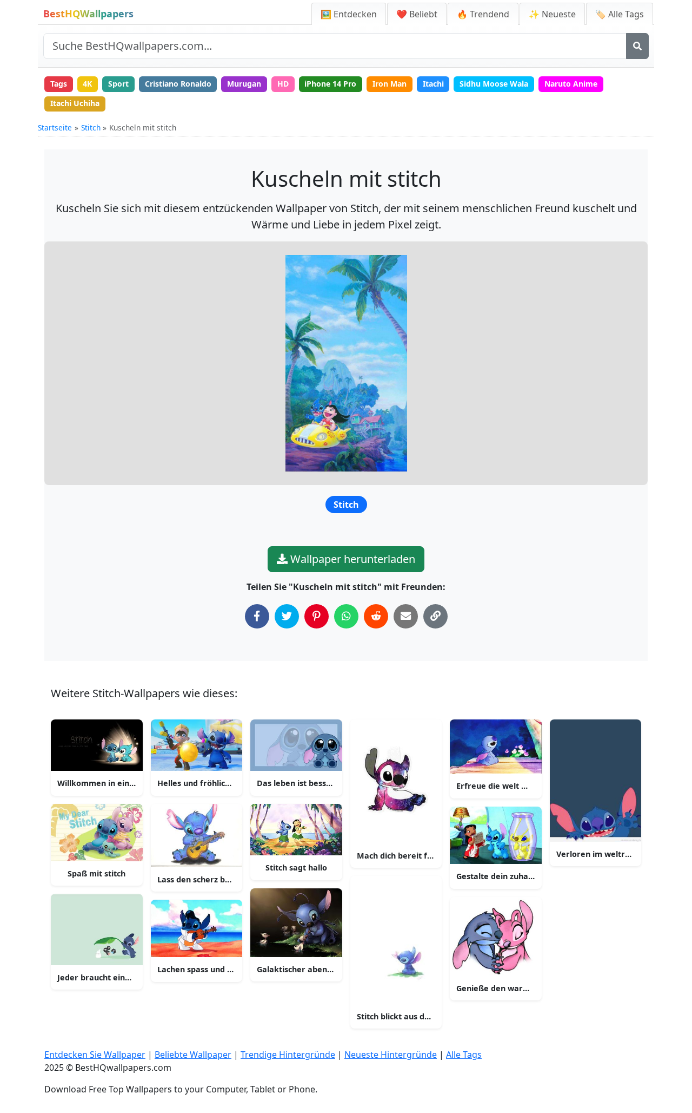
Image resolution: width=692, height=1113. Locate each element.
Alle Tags (464, 1054)
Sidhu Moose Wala (494, 83)
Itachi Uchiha (74, 103)
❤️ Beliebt (416, 14)
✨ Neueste (552, 14)
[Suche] (637, 46)
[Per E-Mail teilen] (406, 616)
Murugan (244, 83)
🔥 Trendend (483, 14)
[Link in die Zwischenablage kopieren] (435, 616)
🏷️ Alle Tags (619, 14)
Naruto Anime (570, 83)
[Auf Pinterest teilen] (316, 616)
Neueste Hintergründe (390, 1054)
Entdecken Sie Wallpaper (94, 1054)
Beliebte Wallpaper (193, 1054)
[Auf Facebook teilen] (257, 616)
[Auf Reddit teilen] (376, 616)
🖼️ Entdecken (349, 14)
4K (87, 83)
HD (283, 83)
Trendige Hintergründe (288, 1054)
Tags (58, 83)
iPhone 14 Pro (330, 83)
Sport (118, 83)
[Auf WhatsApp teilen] (346, 616)
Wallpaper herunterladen (351, 559)
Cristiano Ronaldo (178, 83)
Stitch (91, 127)
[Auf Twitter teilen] (287, 616)
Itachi (433, 83)
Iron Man (389, 83)
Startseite (55, 127)
